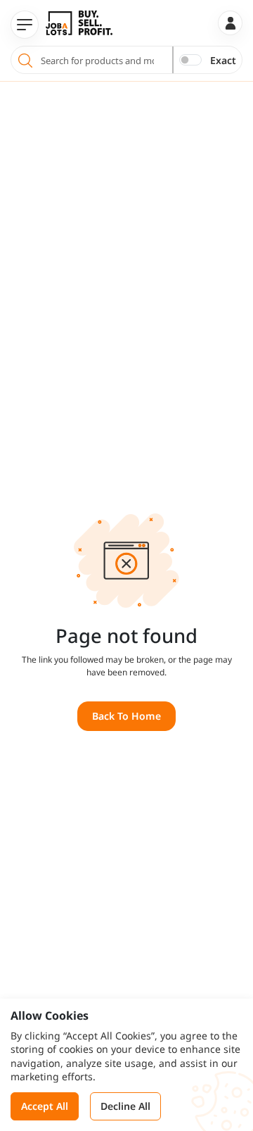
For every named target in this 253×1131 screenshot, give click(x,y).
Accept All (44, 1106)
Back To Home (126, 716)
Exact (223, 60)
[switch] (190, 59)
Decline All (125, 1106)
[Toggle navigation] (25, 25)
